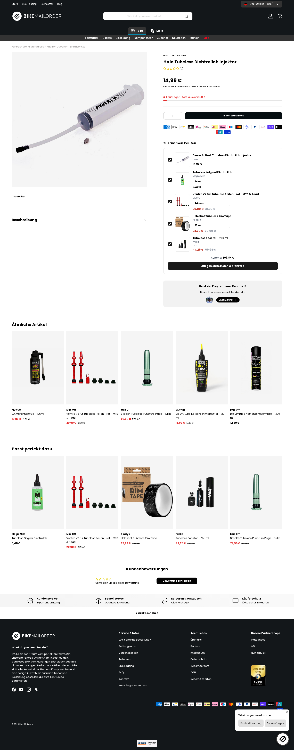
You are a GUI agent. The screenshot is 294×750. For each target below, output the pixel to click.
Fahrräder (91, 38)
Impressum (198, 653)
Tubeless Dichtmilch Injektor (222, 155)
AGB (193, 672)
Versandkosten (128, 653)
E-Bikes (107, 38)
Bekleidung (123, 38)
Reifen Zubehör (58, 46)
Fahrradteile (19, 46)
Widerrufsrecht (200, 666)
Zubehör (162, 38)
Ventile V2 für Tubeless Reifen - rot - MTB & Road (226, 194)
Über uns (196, 639)
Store (15, 4)
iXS (253, 646)
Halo (165, 55)
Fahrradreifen (37, 46)
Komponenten (143, 38)
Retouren (124, 659)
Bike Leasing (126, 666)
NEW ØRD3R (258, 653)
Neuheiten (179, 38)
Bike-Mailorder (26, 724)
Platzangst (258, 639)
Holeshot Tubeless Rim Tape (212, 216)
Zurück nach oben (147, 613)
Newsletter (47, 4)
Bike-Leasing (29, 4)
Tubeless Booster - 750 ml (210, 238)
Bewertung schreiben (177, 581)
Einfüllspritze (77, 46)
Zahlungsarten (128, 646)
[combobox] (147, 16)
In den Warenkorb (233, 115)
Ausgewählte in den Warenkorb (222, 266)
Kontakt (124, 679)
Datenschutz (199, 659)
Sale (206, 38)
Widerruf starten (201, 679)
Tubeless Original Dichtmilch (212, 172)
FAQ (121, 672)
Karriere (195, 646)
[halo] (21, 196)
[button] (280, 16)
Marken (194, 38)
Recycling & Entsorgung (133, 685)
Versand (180, 86)
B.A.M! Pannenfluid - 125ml (28, 414)
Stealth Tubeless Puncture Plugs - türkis (146, 414)
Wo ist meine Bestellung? (135, 639)
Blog (59, 4)
